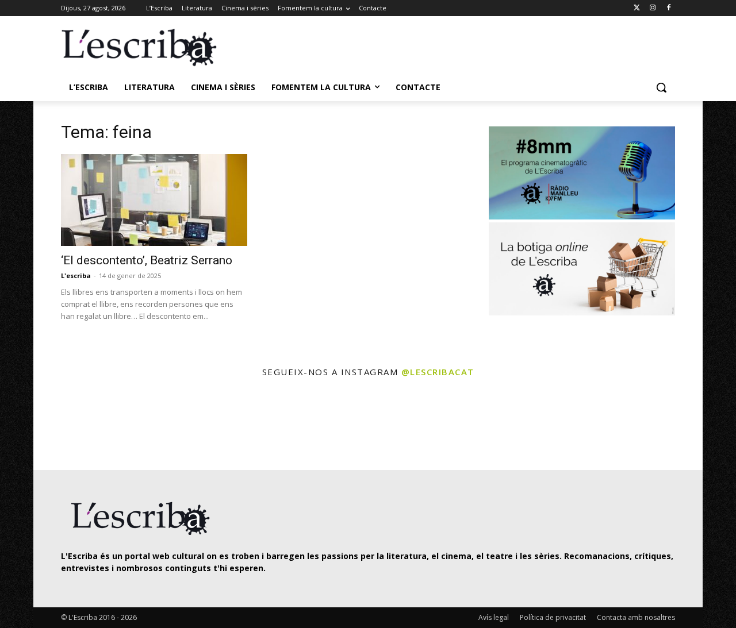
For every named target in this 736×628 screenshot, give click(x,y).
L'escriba (76, 275)
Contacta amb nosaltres (636, 617)
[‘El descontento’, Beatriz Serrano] (154, 200)
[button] (661, 87)
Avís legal (493, 617)
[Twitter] (636, 8)
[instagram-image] (72, 425)
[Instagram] (652, 8)
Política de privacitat (553, 617)
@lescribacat (437, 371)
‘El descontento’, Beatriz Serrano (146, 260)
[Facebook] (668, 8)
